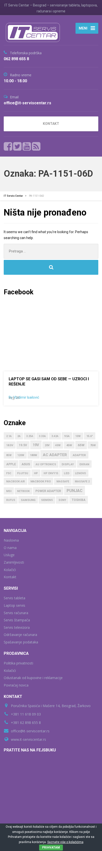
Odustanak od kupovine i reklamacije (33, 677)
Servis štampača (17, 620)
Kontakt (10, 577)
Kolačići (10, 569)
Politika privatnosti (18, 663)
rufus (10, 500)
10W (78, 436)
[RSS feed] (36, 146)
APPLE (11, 464)
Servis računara (16, 612)
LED (66, 473)
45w (69, 445)
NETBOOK (23, 491)
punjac (74, 490)
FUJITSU (22, 473)
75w (93, 445)
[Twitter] (17, 146)
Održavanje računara (20, 634)
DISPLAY (68, 464)
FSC (8, 473)
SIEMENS (47, 500)
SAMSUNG (28, 500)
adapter (79, 455)
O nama (10, 547)
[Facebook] (8, 146)
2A (19, 436)
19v (36, 445)
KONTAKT (51, 124)
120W (20, 455)
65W (81, 445)
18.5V (9, 445)
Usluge (9, 554)
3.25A (29, 436)
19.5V (23, 445)
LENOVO (80, 473)
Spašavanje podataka (21, 642)
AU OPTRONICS (46, 464)
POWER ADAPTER (48, 491)
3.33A (42, 436)
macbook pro (40, 481)
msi (8, 491)
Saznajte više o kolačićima (65, 842)
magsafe (62, 481)
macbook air (15, 481)
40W (58, 445)
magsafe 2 (82, 481)
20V (47, 445)
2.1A (9, 436)
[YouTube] (27, 146)
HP (36, 473)
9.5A (67, 436)
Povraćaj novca (16, 685)
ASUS (26, 464)
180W (33, 455)
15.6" (89, 436)
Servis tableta (14, 598)
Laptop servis (14, 605)
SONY (62, 500)
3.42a (54, 436)
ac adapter (55, 455)
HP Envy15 (51, 473)
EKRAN (84, 464)
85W (9, 455)
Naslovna (11, 540)
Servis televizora (17, 627)
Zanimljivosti (14, 562)
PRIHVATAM (51, 847)
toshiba (78, 500)
